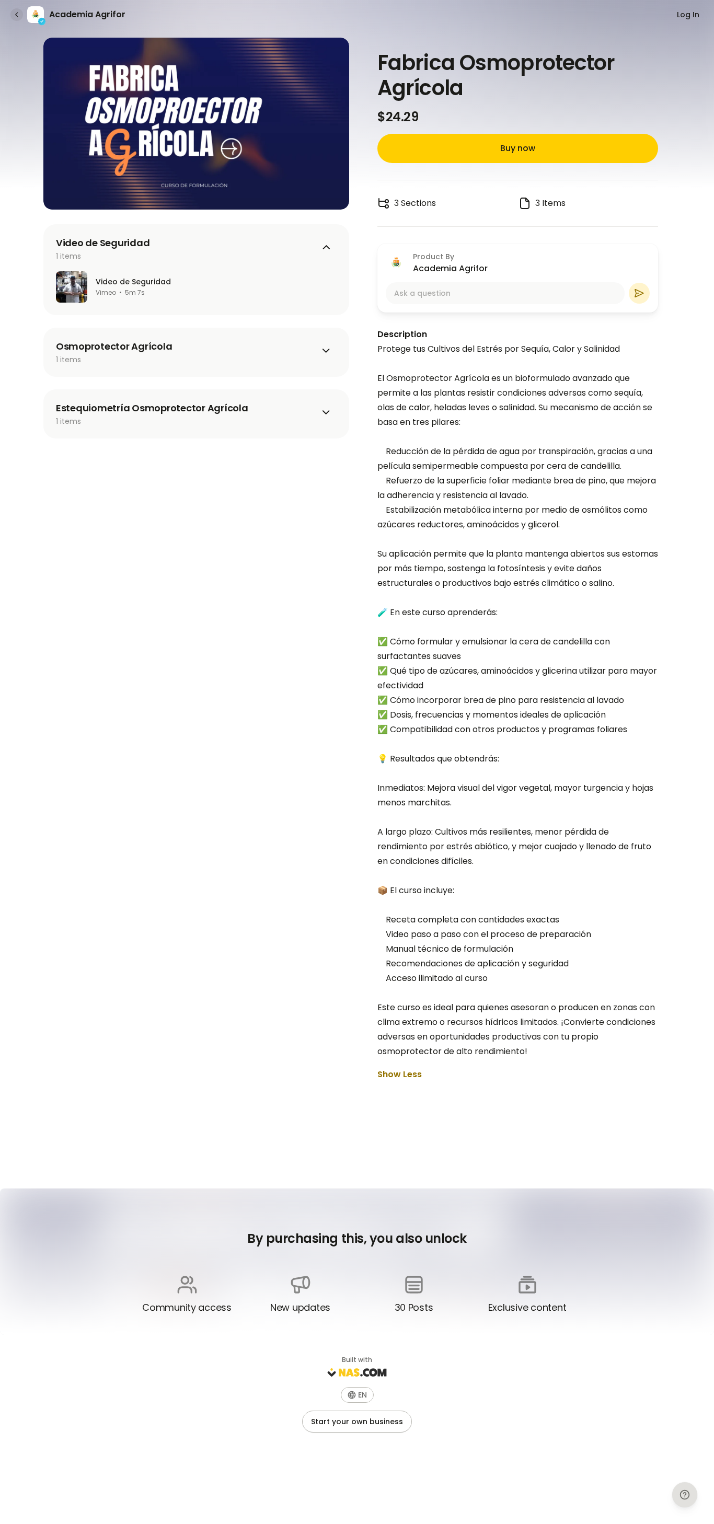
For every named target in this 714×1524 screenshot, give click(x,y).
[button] (357, 1395)
